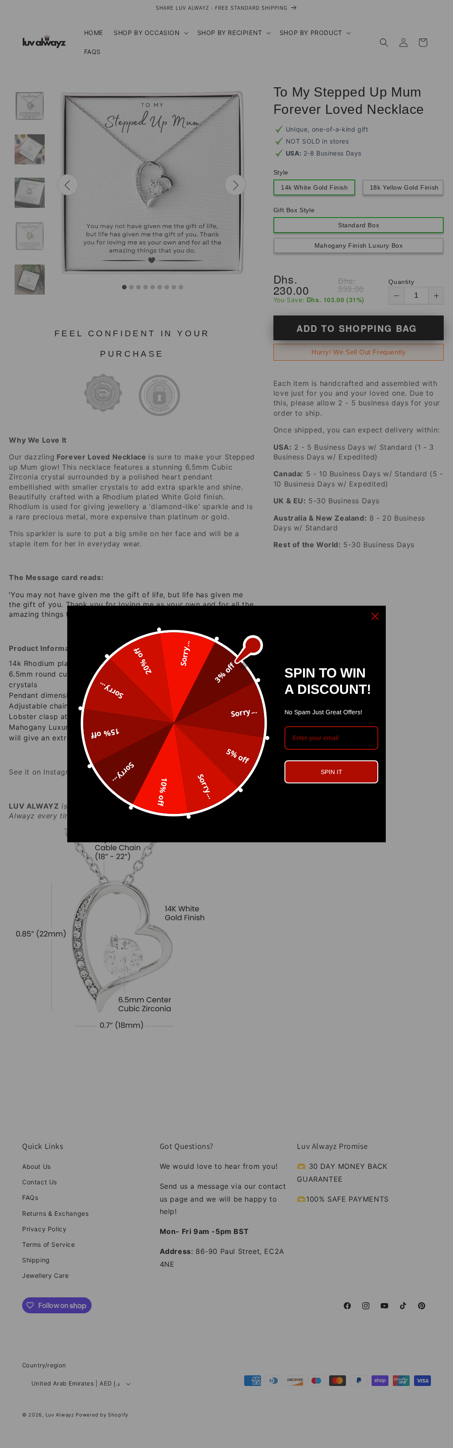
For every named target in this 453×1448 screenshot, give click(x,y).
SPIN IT (331, 771)
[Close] (375, 616)
